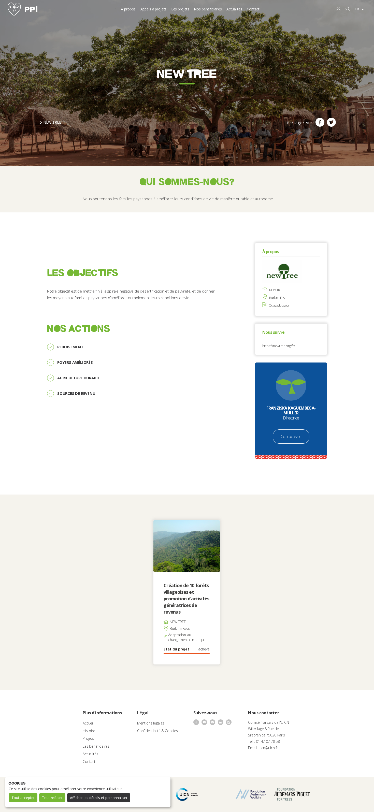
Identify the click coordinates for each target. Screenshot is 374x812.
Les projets (180, 9)
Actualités (234, 9)
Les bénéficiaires (96, 746)
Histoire (89, 730)
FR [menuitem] (357, 8)
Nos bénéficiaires (208, 9)
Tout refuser (52, 797)
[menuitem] (359, 9)
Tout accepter (23, 797)
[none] (359, 9)
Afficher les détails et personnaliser (98, 797)
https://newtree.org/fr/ (278, 345)
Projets (88, 738)
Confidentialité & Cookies (157, 730)
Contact (253, 9)
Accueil (88, 723)
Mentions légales (150, 723)
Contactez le (291, 436)
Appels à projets (153, 9)
